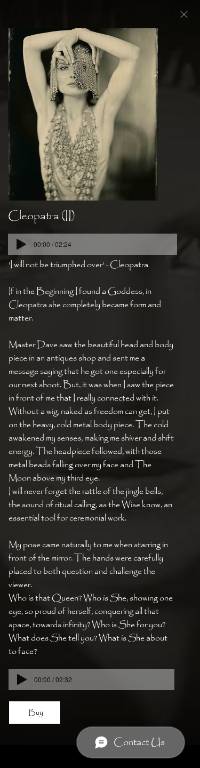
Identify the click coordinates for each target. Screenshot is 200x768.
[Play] (21, 244)
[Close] (184, 14)
